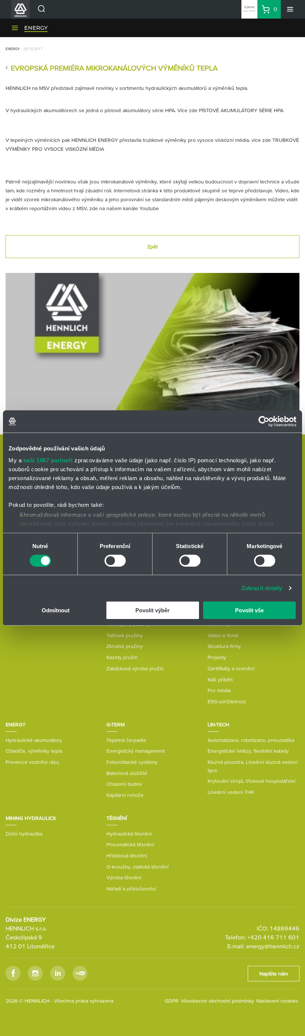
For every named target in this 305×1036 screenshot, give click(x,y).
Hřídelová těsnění (126, 856)
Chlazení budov (124, 784)
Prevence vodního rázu (32, 762)
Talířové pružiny (124, 635)
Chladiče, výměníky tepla (34, 751)
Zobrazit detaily (261, 588)
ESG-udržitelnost (227, 701)
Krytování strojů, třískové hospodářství (251, 781)
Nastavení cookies (277, 1001)
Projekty (217, 657)
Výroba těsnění (123, 877)
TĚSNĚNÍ (116, 818)
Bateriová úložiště (126, 773)
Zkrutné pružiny (124, 646)
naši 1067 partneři (48, 460)
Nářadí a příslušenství (131, 889)
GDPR (172, 1001)
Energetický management (135, 751)
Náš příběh (220, 679)
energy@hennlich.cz (272, 946)
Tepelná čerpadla (126, 740)
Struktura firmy (224, 646)
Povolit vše (249, 610)
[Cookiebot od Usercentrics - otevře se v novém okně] (263, 421)
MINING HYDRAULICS (31, 818)
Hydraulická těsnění (129, 834)
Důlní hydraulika (24, 834)
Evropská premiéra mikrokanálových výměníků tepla (114, 68)
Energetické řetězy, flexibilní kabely (248, 751)
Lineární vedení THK (231, 792)
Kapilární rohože (125, 795)
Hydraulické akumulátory (34, 740)
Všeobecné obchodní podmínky (217, 1001)
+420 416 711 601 (273, 937)
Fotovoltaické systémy (131, 762)
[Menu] (290, 9)
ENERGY (36, 28)
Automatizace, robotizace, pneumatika (251, 740)
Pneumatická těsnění (130, 844)
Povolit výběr (152, 610)
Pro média (219, 690)
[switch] (115, 561)
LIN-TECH (218, 724)
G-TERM (115, 724)
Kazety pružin (122, 657)
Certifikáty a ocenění (231, 668)
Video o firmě (223, 635)
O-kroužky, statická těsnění (137, 867)
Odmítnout (56, 610)
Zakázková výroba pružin (135, 668)
